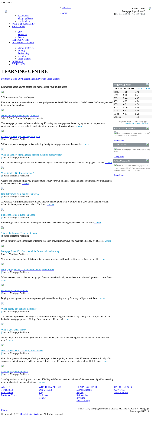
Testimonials (23, 15)
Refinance (22, 34)
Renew (21, 37)
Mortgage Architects (29, 414)
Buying (21, 50)
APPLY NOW (18, 64)
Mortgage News (25, 18)
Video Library (24, 58)
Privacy (4, 410)
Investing (22, 56)
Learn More (119, 140)
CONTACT (17, 61)
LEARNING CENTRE (87, 387)
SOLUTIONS (45, 390)
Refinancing (23, 53)
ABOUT (5, 387)
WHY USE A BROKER (23, 23)
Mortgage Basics (25, 48)
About (65, 13)
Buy (20, 32)
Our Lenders (24, 21)
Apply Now (119, 156)
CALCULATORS (20, 40)
